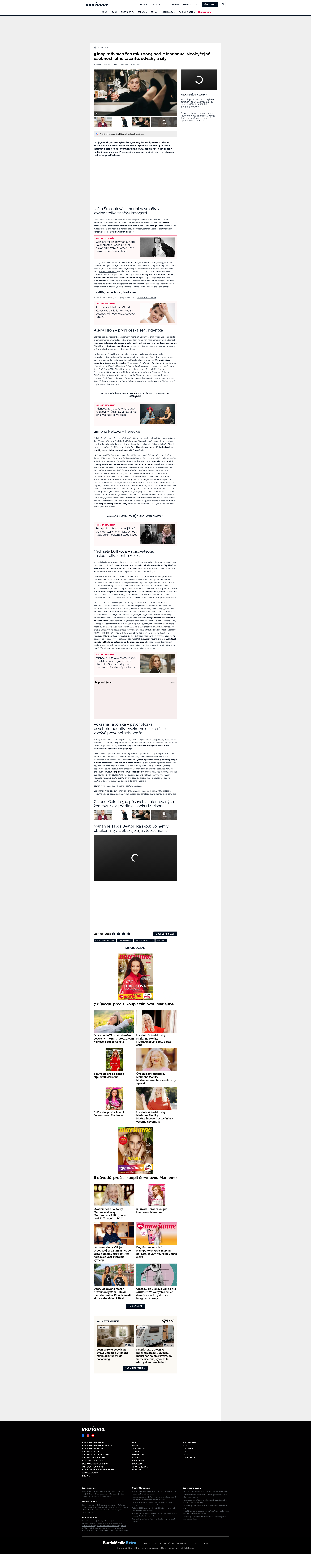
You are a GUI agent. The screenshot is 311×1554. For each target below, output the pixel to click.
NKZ (173, 1543)
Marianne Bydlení (149, 4)
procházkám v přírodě (160, 766)
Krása (114, 12)
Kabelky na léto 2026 (102, 1510)
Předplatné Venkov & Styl (95, 1449)
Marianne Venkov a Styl (182, 4)
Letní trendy (95, 1496)
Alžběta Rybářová (102, 64)
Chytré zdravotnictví (114, 1507)
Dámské (167, 1543)
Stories (136, 1458)
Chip (185, 1452)
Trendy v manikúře (88, 1505)
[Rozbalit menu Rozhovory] (174, 12)
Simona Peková (125, 940)
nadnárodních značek (146, 297)
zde (174, 794)
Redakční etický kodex (93, 1461)
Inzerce (86, 1476)
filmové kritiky (130, 438)
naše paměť (153, 340)
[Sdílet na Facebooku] (113, 933)
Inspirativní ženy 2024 (105, 940)
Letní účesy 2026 (116, 1510)
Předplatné (210, 4)
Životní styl (127, 12)
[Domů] (99, 4)
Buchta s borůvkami (102, 1530)
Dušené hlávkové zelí (89, 1521)
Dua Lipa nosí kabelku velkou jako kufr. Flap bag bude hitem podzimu (206, 1491)
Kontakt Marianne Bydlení (95, 1455)
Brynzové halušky (88, 1530)
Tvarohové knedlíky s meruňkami (108, 1526)
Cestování (90, 1494)
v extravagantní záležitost (123, 232)
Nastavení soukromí (92, 1467)
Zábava (141, 12)
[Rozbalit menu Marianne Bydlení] (159, 4)
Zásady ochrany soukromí (95, 1464)
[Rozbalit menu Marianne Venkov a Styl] (196, 4)
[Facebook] (83, 1435)
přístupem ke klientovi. (145, 621)
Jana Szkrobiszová (120, 64)
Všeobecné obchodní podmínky (98, 1470)
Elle (185, 1446)
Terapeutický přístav (161, 739)
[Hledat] (223, 4)
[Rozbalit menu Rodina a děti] (194, 12)
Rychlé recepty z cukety (119, 1530)
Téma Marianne (140, 1467)
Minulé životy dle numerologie (106, 1505)
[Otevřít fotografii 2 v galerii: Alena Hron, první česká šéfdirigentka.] (122, 122)
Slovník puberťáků (100, 1491)
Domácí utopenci (117, 1528)
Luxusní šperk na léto (89, 1512)
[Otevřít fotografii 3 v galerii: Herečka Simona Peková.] (141, 122)
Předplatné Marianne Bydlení (97, 1446)
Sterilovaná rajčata (88, 1526)
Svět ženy (188, 1449)
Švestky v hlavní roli (104, 1521)
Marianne (161, 940)
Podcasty (137, 1464)
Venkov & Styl (139, 1470)
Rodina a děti (186, 12)
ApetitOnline (189, 1443)
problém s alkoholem (149, 562)
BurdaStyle (181, 1543)
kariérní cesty (142, 366)
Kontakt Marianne (91, 1452)
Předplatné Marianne (93, 1443)
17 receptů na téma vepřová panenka (109, 1523)
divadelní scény (143, 461)
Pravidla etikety (87, 1491)
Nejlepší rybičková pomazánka (99, 1528)
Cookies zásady (90, 1473)
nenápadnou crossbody (131, 229)
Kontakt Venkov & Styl (93, 1458)
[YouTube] (92, 1435)
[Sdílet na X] (118, 933)
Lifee (185, 1455)
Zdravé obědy (106, 1496)
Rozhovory (167, 12)
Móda (104, 12)
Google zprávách (137, 134)
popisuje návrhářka (108, 271)
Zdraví (154, 12)
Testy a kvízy (112, 1491)
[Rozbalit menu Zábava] (146, 12)
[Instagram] (87, 1435)
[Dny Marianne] (205, 12)
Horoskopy (138, 1461)
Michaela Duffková (144, 940)
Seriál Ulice (102, 1507)
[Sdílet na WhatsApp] (128, 933)
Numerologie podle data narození (106, 1494)
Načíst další (135, 1306)
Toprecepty (189, 1458)
